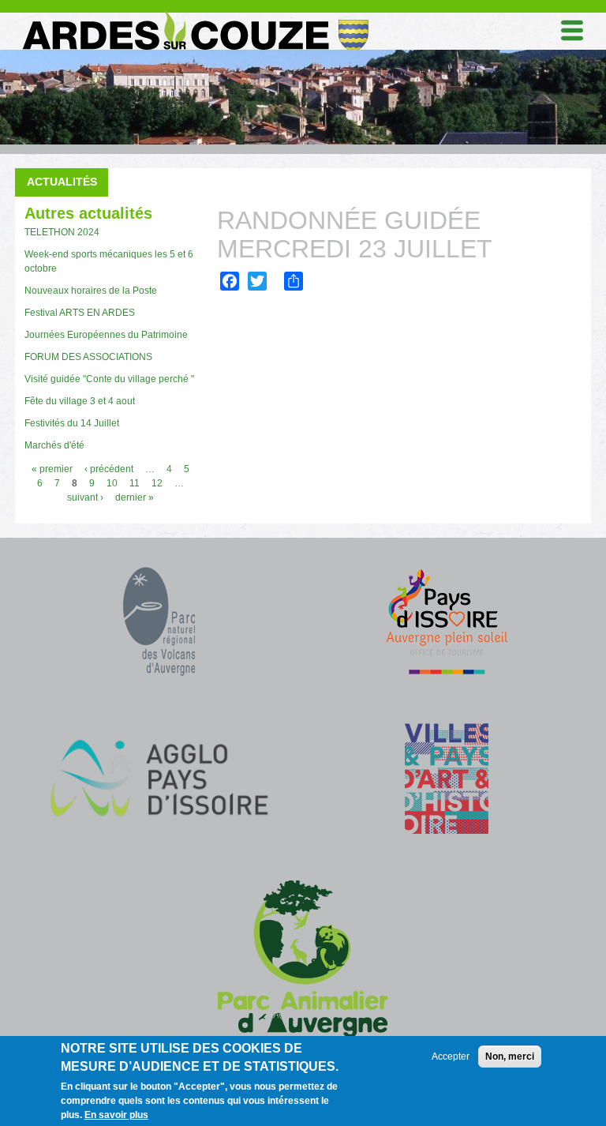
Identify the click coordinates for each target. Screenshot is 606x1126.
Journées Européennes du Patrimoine (106, 334)
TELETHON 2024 (61, 232)
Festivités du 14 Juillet (71, 423)
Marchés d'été (54, 445)
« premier (52, 469)
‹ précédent (108, 469)
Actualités (62, 181)
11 (134, 483)
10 (112, 483)
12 (157, 483)
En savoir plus (116, 1114)
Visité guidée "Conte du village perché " (109, 379)
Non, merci (509, 1056)
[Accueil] (193, 15)
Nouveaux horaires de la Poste (90, 290)
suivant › (85, 497)
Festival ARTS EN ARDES (79, 312)
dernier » (134, 497)
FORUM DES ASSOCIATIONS (88, 356)
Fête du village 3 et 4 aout (79, 401)
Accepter (450, 1056)
